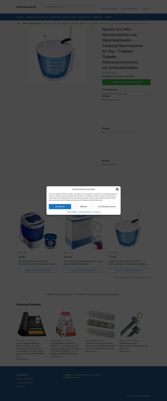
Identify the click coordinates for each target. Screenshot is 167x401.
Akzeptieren (59, 206)
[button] (117, 189)
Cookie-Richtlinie (72, 212)
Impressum (97, 212)
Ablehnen (83, 206)
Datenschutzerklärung (85, 212)
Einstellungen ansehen (107, 206)
